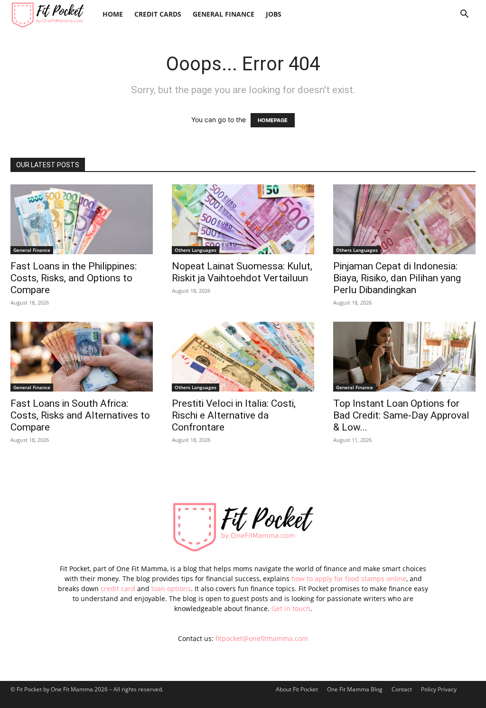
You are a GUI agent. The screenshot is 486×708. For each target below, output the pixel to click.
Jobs (273, 14)
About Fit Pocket (297, 689)
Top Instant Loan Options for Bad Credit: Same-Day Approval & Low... (401, 415)
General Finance (223, 14)
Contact (402, 689)
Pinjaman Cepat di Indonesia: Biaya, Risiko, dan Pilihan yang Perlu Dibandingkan (397, 278)
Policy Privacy (439, 689)
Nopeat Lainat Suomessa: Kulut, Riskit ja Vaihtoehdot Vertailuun (242, 272)
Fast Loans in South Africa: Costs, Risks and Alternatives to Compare (80, 415)
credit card (118, 588)
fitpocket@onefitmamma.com (261, 638)
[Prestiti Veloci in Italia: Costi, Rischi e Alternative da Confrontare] (243, 357)
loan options (171, 588)
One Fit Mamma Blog (355, 689)
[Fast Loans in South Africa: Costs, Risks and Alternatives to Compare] (81, 357)
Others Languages (195, 250)
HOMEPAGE (273, 120)
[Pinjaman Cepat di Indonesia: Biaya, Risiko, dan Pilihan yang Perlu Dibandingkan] (404, 219)
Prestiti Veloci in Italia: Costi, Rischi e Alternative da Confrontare (234, 415)
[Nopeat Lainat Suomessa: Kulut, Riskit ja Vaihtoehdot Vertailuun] (243, 219)
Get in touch (290, 608)
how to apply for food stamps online (348, 578)
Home (113, 14)
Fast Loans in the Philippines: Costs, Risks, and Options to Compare (73, 278)
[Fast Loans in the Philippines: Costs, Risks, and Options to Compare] (81, 219)
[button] (464, 14)
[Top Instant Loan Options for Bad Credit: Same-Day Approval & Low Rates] (404, 357)
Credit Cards (157, 14)
